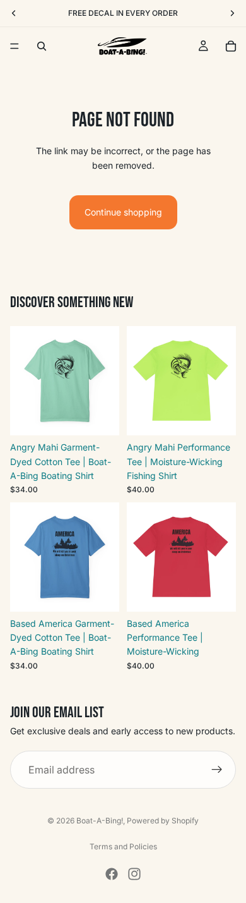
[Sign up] (217, 769)
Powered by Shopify (163, 820)
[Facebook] (111, 874)
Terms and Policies (123, 846)
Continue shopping (123, 212)
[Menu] (14, 46)
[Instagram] (134, 874)
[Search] (42, 46)
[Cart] (231, 46)
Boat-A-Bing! (99, 820)
